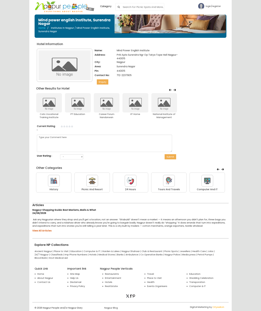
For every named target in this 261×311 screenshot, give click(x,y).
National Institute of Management (164, 115)
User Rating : (44, 155)
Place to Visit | (62, 251)
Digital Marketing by (207, 307)
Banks (120, 254)
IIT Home (135, 114)
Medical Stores (106, 254)
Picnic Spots (171, 251)
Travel (150, 273)
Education (76, 251)
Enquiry (102, 81)
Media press (189, 254)
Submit (170, 156)
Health (151, 282)
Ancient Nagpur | (44, 251)
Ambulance (132, 254)
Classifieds (56, 254)
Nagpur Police (172, 254)
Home (41, 28)
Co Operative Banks (151, 254)
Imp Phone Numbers (76, 254)
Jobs (210, 251)
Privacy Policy (77, 286)
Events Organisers (157, 286)
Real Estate (111, 286)
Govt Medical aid (58, 257)
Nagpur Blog (111, 307)
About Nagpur (45, 278)
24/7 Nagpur (41, 254)
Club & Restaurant (152, 251)
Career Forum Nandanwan (106, 115)
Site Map (75, 273)
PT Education (78, 114)
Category (105, 6)
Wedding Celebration (201, 278)
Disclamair (76, 282)
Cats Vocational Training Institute (49, 115)
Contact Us (43, 282)
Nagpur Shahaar (131, 251)
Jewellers (185, 251)
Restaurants (112, 273)
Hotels (93, 254)
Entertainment (113, 278)
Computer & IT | (93, 251)
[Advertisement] (203, 87)
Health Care (199, 251)
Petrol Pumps (205, 254)
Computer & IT (197, 286)
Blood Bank (41, 257)
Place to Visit (154, 278)
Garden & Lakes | (112, 251)
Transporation (197, 282)
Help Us (74, 278)
